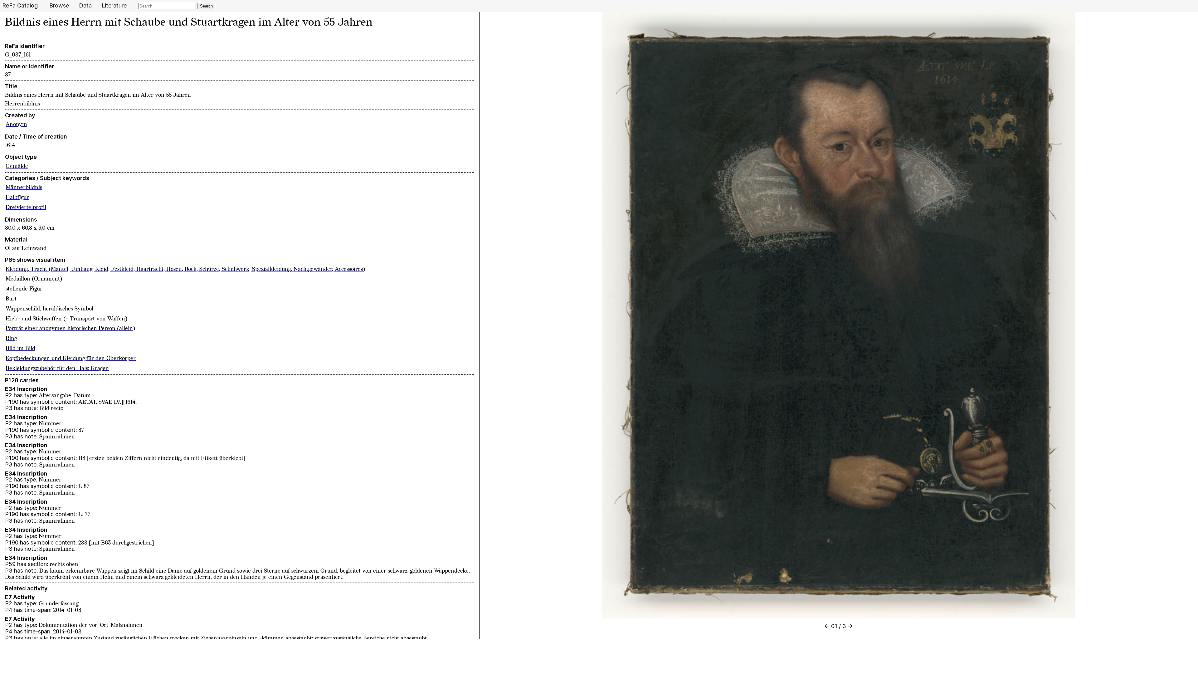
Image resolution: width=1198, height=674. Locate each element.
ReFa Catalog (20, 5)
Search (206, 6)
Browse (59, 5)
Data (85, 5)
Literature (114, 5)
